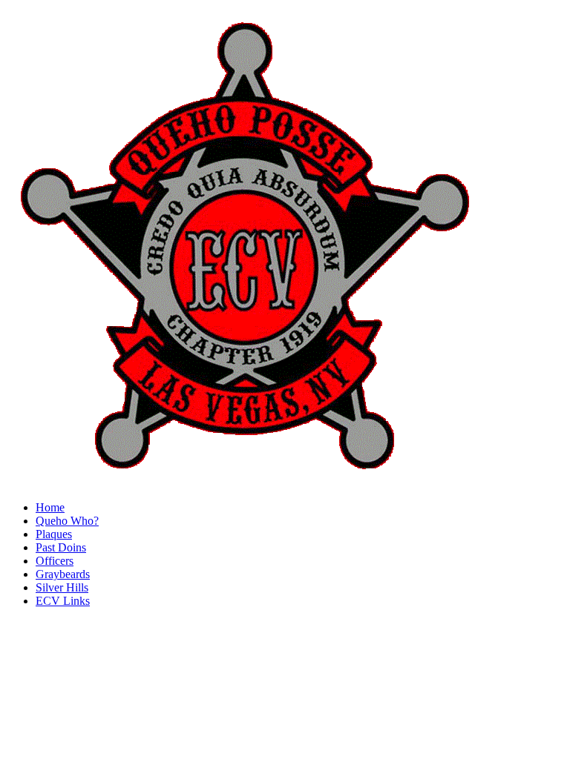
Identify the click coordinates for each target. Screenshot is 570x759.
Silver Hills (62, 587)
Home (50, 507)
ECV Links (63, 600)
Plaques (54, 534)
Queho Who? (67, 520)
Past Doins (61, 547)
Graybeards (63, 574)
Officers (54, 560)
